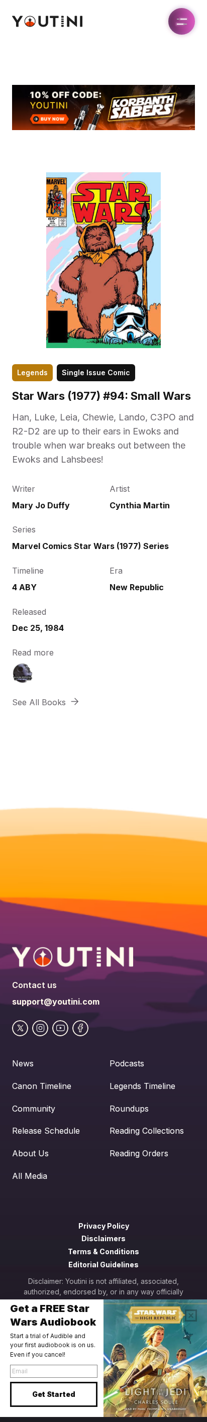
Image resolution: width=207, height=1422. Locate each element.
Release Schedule (46, 1131)
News (23, 1063)
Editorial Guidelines (103, 1264)
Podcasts (127, 1063)
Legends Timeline (142, 1086)
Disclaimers (103, 1238)
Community (33, 1109)
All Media (29, 1176)
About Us (30, 1153)
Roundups (129, 1109)
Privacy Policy (103, 1226)
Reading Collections (147, 1131)
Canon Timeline (41, 1086)
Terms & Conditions (103, 1251)
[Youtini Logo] (47, 21)
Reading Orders (139, 1153)
